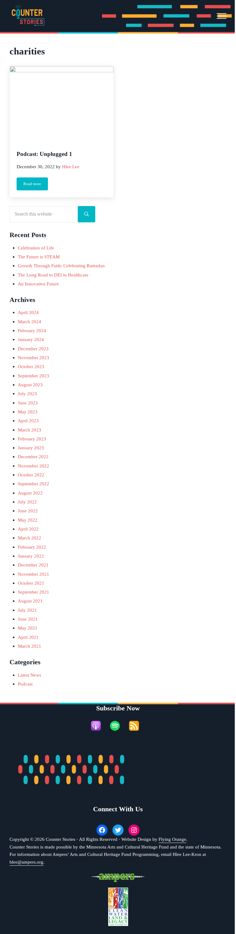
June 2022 (28, 510)
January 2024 (31, 339)
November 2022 (33, 465)
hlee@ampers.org (26, 861)
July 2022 (27, 501)
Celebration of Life (36, 247)
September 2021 (33, 591)
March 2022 (29, 537)
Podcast (25, 683)
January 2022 (31, 555)
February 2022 (32, 547)
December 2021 (33, 564)
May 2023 (27, 411)
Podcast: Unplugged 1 (44, 154)
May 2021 (27, 627)
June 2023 (28, 402)
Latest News (29, 675)
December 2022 (33, 456)
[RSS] (137, 726)
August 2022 (30, 492)
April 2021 (28, 637)
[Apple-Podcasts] (98, 726)
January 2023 (31, 447)
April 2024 (28, 312)
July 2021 (27, 610)
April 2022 (28, 528)
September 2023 (33, 375)
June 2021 (28, 619)
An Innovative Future (38, 283)
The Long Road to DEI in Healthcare (54, 274)
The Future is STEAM (39, 256)
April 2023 (28, 420)
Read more (35, 185)
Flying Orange (172, 839)
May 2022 (27, 520)
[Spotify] (118, 726)
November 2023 (33, 357)
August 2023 (30, 384)
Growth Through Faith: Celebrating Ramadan (62, 265)
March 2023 (29, 429)
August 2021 (30, 600)
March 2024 (29, 321)
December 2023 (33, 348)
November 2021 (33, 574)
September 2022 (33, 483)
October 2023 (31, 366)
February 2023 (32, 438)
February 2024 (32, 330)
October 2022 (31, 474)
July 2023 (27, 393)
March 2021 (29, 646)
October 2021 (31, 583)
